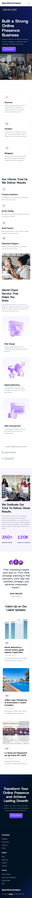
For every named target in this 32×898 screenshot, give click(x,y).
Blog (3, 856)
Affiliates (4, 839)
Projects (4, 863)
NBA (7, 643)
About (4, 848)
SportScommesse (11, 3)
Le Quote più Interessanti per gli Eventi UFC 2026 (16, 754)
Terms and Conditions (9, 877)
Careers (4, 866)
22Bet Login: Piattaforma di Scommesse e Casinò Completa (16, 702)
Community (5, 842)
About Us (5, 860)
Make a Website (16, 816)
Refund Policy (6, 880)
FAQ (3, 883)
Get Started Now (9, 49)
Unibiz (11, 894)
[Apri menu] (29, 3)
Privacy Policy (6, 874)
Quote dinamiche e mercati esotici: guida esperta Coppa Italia (14, 650)
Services (4, 845)
